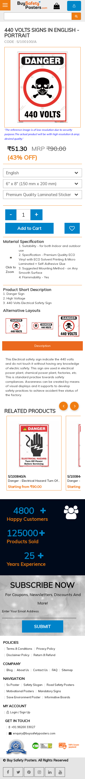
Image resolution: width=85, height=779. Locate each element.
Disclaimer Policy (18, 655)
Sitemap (67, 670)
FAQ (55, 670)
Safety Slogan (33, 685)
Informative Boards (57, 697)
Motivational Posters (20, 691)
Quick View (20, 461)
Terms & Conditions (19, 648)
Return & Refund (44, 655)
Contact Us (40, 670)
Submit (42, 626)
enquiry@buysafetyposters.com (34, 733)
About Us (23, 670)
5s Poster (13, 685)
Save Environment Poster (24, 697)
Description (42, 346)
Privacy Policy (45, 648)
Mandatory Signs (49, 691)
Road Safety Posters (60, 685)
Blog (10, 670)
